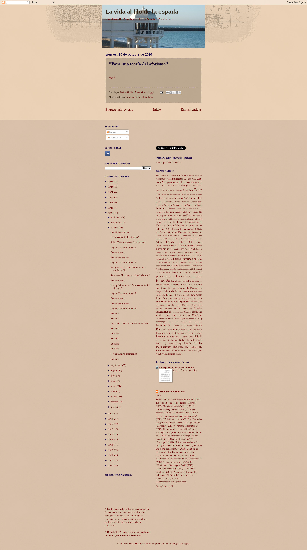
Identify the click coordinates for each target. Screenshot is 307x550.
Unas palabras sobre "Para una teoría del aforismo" (130, 287)
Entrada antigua (191, 109)
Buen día (115, 313)
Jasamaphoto (185, 265)
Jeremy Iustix (196, 265)
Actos (183, 175)
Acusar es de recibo (194, 175)
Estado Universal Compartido (177, 235)
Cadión (172, 198)
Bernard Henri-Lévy (174, 190)
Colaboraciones (196, 202)
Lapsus (183, 284)
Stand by (161, 343)
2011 (111, 455)
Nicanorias (162, 311)
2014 (111, 439)
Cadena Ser (161, 198)
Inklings (174, 262)
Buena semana (118, 252)
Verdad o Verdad (186, 350)
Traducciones (165, 350)
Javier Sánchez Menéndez (172, 391)
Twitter (176, 350)
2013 (111, 444)
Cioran (177, 202)
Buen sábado (184, 194)
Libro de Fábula (164, 294)
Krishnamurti (197, 269)
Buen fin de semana (120, 232)
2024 (111, 191)
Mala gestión (186, 298)
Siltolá (198, 336)
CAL (186, 198)
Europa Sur (185, 239)
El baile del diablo (172, 222)
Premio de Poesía (188, 329)
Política (176, 329)
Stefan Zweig (175, 343)
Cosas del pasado (184, 208)
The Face (178, 347)
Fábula (159, 242)
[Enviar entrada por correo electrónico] (161, 92)
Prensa (199, 329)
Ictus (200, 258)
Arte (200, 182)
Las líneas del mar (166, 287)
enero (114, 406)
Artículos (172, 185)
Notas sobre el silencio (177, 315)
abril (113, 391)
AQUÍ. (112, 77)
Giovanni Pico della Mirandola (189, 252)
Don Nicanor (171, 218)
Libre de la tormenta (176, 291)
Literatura (196, 294)
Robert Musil (187, 336)
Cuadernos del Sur (181, 212)
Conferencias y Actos (182, 205)
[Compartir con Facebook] (176, 92)
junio (114, 380)
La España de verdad (189, 272)
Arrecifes (193, 182)
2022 (111, 202)
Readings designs (188, 333)
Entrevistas (172, 232)
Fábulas (199, 242)
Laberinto (174, 284)
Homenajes (161, 259)
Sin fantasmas (172, 340)
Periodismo (198, 325)
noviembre (116, 222)
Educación (191, 218)
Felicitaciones (162, 245)
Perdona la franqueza (182, 325)
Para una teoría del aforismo (139, 97)
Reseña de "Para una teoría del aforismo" (130, 275)
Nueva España (180, 318)
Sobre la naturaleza (190, 340)
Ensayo (163, 232)
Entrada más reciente (119, 109)
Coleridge (159, 205)
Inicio (157, 109)
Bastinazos (160, 190)
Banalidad (197, 185)
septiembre (116, 365)
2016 (111, 429)
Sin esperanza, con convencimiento (176, 367)
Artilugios (184, 185)
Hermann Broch (176, 255)
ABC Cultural (170, 175)
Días (189, 215)
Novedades (197, 315)
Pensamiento (163, 325)
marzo (114, 396)
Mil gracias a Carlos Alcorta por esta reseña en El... (128, 269)
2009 (111, 465)
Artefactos (160, 185)
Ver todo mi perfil (164, 486)
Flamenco (198, 245)
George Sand (190, 249)
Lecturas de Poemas (187, 287)
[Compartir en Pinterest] (179, 92)
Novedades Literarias (165, 318)
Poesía (160, 328)
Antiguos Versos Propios (175, 182)
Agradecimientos (175, 178)
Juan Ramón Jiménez (174, 268)
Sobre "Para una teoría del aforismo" (128, 242)
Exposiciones (196, 238)
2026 (111, 181)
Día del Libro (181, 215)
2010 (111, 460)
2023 (111, 197)
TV (171, 350)
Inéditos (159, 262)
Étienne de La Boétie (173, 239)
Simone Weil (161, 340)
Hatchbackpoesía (162, 255)
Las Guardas (195, 284)
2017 (111, 423)
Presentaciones (164, 333)
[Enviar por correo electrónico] (167, 92)
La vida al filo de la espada (142, 11)
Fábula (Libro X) (179, 242)
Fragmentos (175, 248)
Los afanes (162, 298)
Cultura (195, 212)
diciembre (116, 217)
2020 (111, 212)
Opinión (189, 318)
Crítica (165, 211)
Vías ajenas (198, 350)
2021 (111, 207)
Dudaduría (182, 219)
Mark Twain (197, 298)
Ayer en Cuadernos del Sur (185, 370)
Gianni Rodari (169, 252)
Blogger (185, 543)
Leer (200, 288)
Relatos (199, 333)
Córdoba (171, 208)
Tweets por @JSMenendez (168, 162)
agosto (114, 370)
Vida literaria (168, 353)
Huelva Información (185, 259)
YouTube (179, 354)
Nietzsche (187, 312)
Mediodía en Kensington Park (175, 301)
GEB (182, 249)
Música (198, 308)
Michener (185, 305)
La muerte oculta (168, 277)
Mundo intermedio (183, 308)
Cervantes (169, 201)
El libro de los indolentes (179, 223)
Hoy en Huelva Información (124, 247)
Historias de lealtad (193, 255)
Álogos (187, 178)
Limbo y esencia (182, 294)
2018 (111, 418)
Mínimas (168, 308)
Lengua (159, 291)
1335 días (160, 175)
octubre (115, 227)
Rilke (178, 336)
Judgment (188, 269)
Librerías (193, 291)
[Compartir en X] (173, 92)
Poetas (169, 329)
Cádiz (180, 198)
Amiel (194, 179)
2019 (111, 413)
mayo (114, 385)
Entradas (113, 131)
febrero (115, 401)
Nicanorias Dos (176, 311)
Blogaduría (188, 190)
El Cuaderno (191, 222)
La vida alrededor (181, 281)
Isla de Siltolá (173, 265)
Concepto (168, 205)
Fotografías (162, 248)
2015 (111, 434)
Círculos (185, 202)
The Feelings (191, 346)
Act (178, 175)
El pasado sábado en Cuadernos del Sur (129, 323)
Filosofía (189, 245)
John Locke (160, 269)
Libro (200, 291)
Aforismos (161, 178)
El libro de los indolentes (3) (183, 228)
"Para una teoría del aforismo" (125, 237)
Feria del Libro (176, 245)
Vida (158, 353)
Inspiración (183, 262)
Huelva (169, 259)
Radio (177, 333)
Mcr (158, 301)
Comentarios (115, 137)
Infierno (167, 262)
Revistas (171, 336)
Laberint (166, 285)
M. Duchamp (175, 298)
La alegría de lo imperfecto (168, 272)
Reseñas (160, 336)
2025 (111, 186)
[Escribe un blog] (170, 92)
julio (113, 375)
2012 (111, 449)
